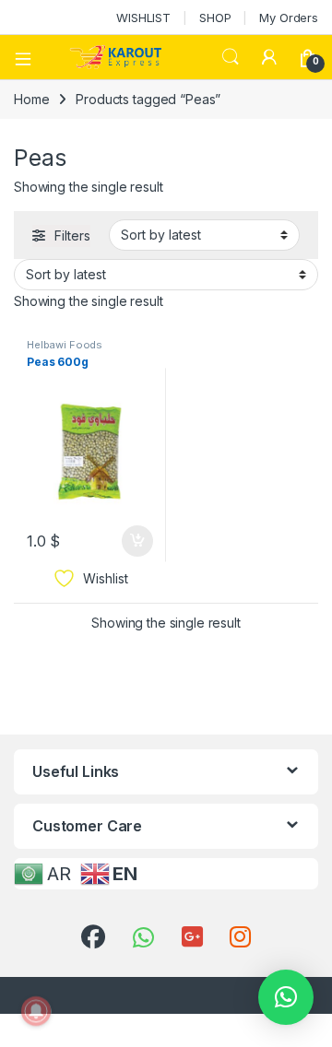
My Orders (288, 17)
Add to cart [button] (137, 541)
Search (230, 57)
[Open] (29, 57)
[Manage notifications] (36, 1011)
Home (31, 99)
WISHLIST (143, 17)
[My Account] (269, 57)
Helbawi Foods (64, 344)
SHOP (215, 17)
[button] (286, 997)
